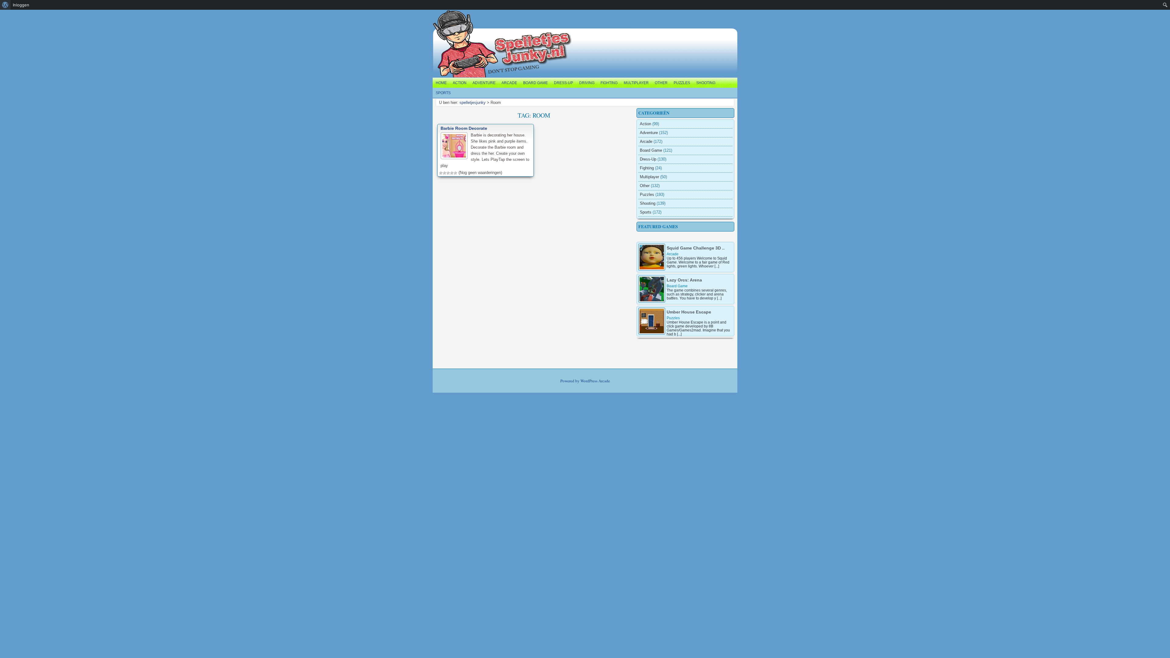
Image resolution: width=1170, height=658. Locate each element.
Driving (586, 83)
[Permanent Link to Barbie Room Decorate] (454, 145)
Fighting (609, 83)
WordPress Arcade (595, 381)
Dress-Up (563, 83)
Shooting (705, 83)
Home (441, 83)
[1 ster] (441, 173)
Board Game (535, 83)
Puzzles (682, 83)
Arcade (509, 83)
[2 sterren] (444, 173)
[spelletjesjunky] (445, 17)
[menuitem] (5, 5)
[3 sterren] (448, 173)
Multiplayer (636, 83)
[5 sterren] (455, 173)
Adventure (484, 83)
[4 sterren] (452, 173)
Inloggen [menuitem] (21, 4)
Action (459, 83)
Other (661, 83)
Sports (443, 93)
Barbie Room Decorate (464, 128)
